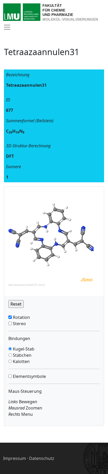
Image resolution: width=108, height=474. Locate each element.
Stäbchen (21, 355)
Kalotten (21, 361)
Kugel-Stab (23, 349)
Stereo (19, 323)
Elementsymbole (29, 376)
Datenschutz (41, 458)
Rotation (21, 317)
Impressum (14, 458)
